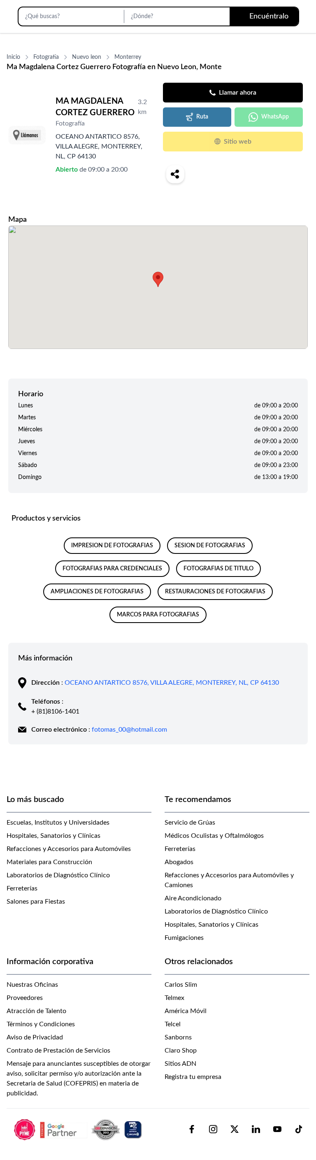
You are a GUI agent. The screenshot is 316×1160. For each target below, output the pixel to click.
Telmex (174, 998)
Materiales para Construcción (49, 862)
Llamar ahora (237, 92)
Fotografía (46, 57)
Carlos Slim (181, 984)
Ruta (202, 117)
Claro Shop (181, 1050)
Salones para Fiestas (36, 901)
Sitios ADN (180, 1063)
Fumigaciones (184, 938)
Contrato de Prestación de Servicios (58, 1050)
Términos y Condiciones (41, 1024)
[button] (158, 279)
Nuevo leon (86, 57)
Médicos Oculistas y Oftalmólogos (214, 835)
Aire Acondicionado (193, 898)
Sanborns (178, 1037)
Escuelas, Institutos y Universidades (58, 822)
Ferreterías (22, 888)
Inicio (13, 57)
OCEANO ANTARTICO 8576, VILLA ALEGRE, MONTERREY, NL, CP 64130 (172, 682)
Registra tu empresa (193, 1077)
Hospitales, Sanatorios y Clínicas (53, 835)
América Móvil (186, 1011)
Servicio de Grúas (190, 822)
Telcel (173, 1024)
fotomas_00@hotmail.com (129, 729)
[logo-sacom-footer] (79, 1129)
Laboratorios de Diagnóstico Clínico (58, 875)
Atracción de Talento (36, 1011)
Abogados (179, 862)
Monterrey (127, 57)
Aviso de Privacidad (35, 1037)
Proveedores (25, 998)
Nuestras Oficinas (32, 984)
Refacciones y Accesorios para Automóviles (69, 849)
